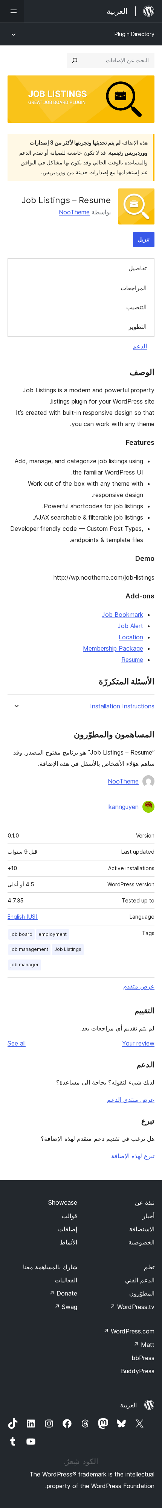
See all (17, 1043)
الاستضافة (141, 1229)
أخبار (148, 1216)
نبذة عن (144, 1202)
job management (29, 949)
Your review (138, 1043)
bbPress (142, 1358)
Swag (65, 1307)
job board (21, 934)
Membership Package (113, 648)
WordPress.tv (132, 1307)
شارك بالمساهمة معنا (50, 1267)
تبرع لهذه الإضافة (132, 1156)
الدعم (140, 346)
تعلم (149, 1267)
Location (131, 637)
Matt (143, 1344)
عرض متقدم (138, 986)
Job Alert (130, 626)
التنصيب (136, 307)
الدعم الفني (139, 1280)
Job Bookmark (122, 614)
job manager (25, 964)
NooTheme (74, 212)
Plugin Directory (134, 34)
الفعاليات (66, 1280)
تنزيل (144, 239)
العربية (128, 1405)
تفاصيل (137, 268)
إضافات (67, 1229)
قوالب (69, 1216)
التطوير (137, 326)
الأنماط (68, 1242)
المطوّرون (141, 1293)
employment (52, 934)
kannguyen (124, 806)
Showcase (62, 1202)
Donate (63, 1293)
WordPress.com (128, 1331)
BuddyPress (137, 1371)
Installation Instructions (122, 706)
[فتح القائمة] (12, 11)
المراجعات (134, 288)
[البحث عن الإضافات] (74, 60)
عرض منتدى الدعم (130, 1099)
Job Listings (67, 949)
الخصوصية (141, 1242)
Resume (132, 659)
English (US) (23, 916)
